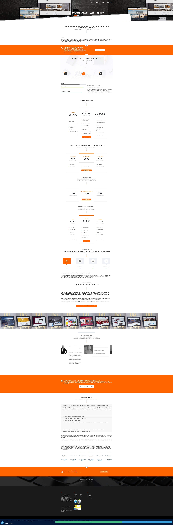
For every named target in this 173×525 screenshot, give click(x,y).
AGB (80, 495)
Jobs (81, 494)
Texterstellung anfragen (86, 170)
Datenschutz (75, 495)
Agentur (103, 2)
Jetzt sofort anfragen (86, 137)
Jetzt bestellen (73, 239)
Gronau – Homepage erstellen (73, 455)
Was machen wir (97, 2)
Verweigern (30, 521)
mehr (147, 521)
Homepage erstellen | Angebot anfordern (86, 386)
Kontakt (108, 2)
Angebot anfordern (104, 471)
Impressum (75, 494)
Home (92, 2)
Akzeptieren (88, 521)
